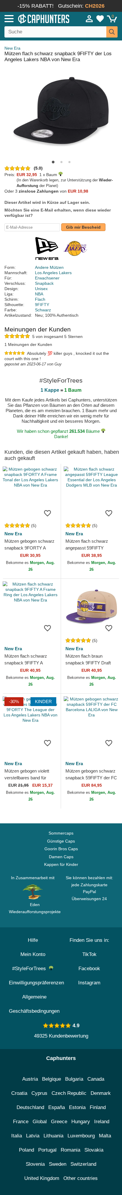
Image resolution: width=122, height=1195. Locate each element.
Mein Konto (32, 954)
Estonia (77, 1107)
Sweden (57, 1164)
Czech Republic (69, 1093)
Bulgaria (74, 1079)
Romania (70, 1150)
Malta (105, 1136)
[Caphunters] (35, 18)
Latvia (32, 1136)
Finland (98, 1107)
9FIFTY (42, 304)
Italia (16, 1136)
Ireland (101, 1121)
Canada (95, 1079)
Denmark (101, 1093)
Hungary (80, 1121)
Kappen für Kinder (61, 864)
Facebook (89, 968)
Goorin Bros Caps (61, 848)
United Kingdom (41, 1178)
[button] (53, 162)
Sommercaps (61, 833)
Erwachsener (47, 278)
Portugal (47, 1150)
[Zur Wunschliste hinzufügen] (47, 513)
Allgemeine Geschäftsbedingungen (34, 1004)
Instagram (89, 983)
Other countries (80, 1178)
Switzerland (83, 1164)
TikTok (89, 954)
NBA (39, 294)
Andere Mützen (49, 267)
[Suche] (112, 32)
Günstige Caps (61, 841)
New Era (12, 48)
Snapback (44, 283)
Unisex (41, 288)
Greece (59, 1121)
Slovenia (35, 1164)
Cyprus (39, 1093)
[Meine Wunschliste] (100, 18)
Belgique (51, 1079)
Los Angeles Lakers (53, 272)
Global (40, 1121)
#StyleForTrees (30, 968)
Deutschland (30, 1107)
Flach (40, 299)
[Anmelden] (89, 18)
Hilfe (33, 940)
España (56, 1107)
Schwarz (43, 310)
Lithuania (53, 1136)
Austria (30, 1079)
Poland (26, 1150)
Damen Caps (61, 856)
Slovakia (93, 1150)
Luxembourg (81, 1136)
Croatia (19, 1093)
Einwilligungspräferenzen (36, 983)
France (20, 1121)
